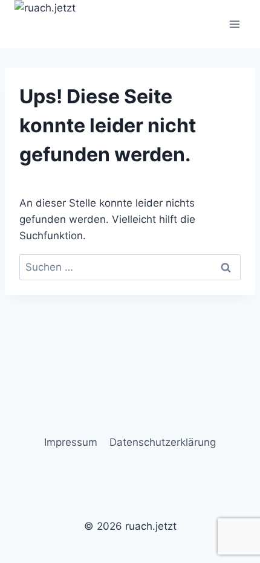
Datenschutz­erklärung (162, 442)
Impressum (70, 442)
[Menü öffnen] (234, 23)
